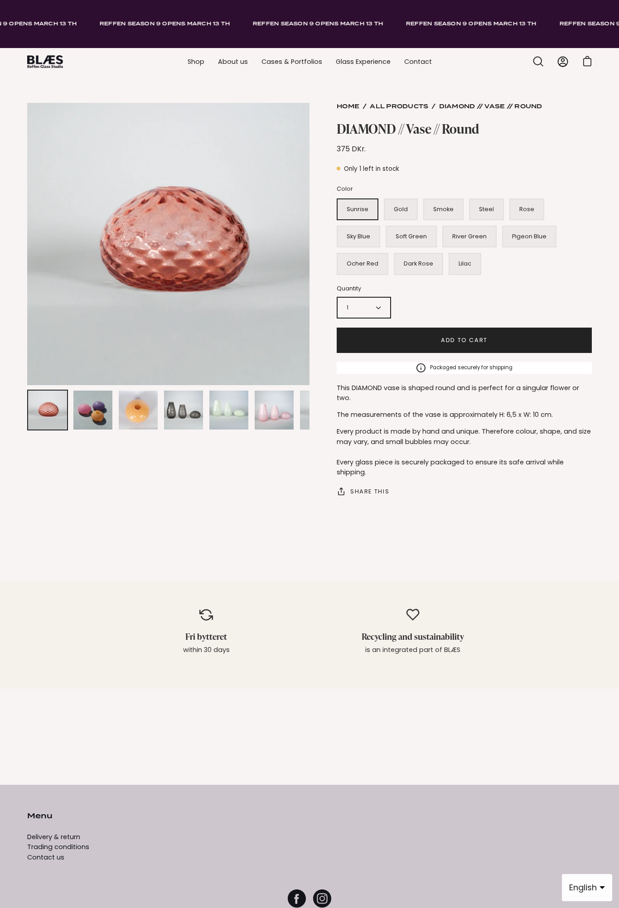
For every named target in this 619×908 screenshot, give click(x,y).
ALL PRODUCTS (399, 106)
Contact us (45, 857)
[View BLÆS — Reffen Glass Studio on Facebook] (297, 898)
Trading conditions (58, 846)
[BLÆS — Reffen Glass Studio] (45, 61)
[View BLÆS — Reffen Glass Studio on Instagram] (322, 898)
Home (348, 106)
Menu (40, 816)
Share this (369, 491)
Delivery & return (53, 836)
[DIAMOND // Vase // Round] (47, 410)
